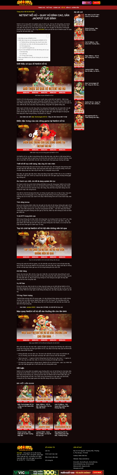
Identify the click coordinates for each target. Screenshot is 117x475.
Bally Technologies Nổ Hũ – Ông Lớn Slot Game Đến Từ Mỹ (26, 406)
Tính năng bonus (25, 46)
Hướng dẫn (75, 7)
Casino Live (56, 7)
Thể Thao (49, 7)
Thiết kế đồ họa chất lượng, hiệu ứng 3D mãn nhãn (34, 42)
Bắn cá (68, 7)
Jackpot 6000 (31, 307)
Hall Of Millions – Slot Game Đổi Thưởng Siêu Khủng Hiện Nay (62, 406)
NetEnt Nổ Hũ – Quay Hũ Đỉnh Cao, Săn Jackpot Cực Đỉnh (92, 103)
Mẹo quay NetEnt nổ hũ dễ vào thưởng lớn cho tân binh (33, 57)
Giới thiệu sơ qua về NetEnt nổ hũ (27, 38)
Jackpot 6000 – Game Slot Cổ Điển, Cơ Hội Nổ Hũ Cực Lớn (43, 433)
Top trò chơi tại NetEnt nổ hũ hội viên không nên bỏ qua (34, 49)
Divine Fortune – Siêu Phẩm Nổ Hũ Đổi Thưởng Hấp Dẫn (25, 433)
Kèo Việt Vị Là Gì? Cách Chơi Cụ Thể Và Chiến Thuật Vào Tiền (92, 15)
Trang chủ (41, 7)
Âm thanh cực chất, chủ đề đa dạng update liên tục (34, 44)
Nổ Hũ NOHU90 (29, 11)
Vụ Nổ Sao (24, 53)
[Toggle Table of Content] (47, 36)
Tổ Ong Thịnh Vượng (26, 55)
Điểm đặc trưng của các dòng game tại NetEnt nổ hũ (33, 40)
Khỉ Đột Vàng (24, 51)
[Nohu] (25, 3)
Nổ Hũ (63, 7)
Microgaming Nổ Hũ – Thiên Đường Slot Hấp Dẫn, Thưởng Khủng (62, 433)
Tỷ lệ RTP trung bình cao (27, 47)
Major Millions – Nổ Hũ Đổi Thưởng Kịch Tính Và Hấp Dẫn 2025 (43, 406)
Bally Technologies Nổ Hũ (39, 117)
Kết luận (21, 59)
